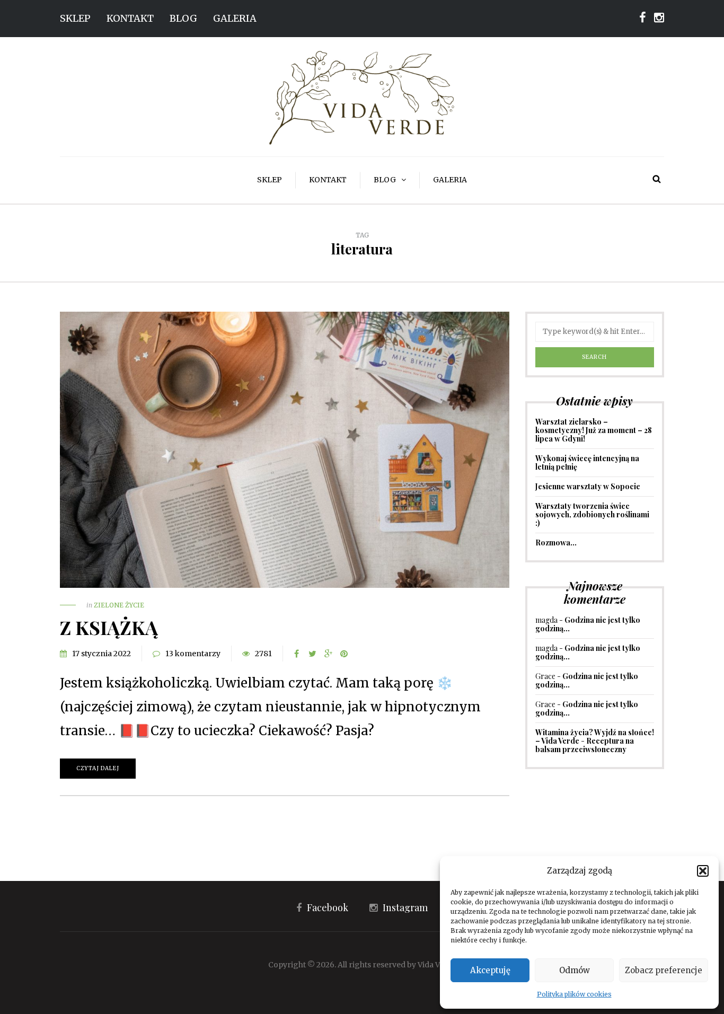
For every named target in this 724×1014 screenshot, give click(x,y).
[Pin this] (344, 654)
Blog (183, 18)
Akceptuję (490, 970)
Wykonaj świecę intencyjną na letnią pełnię (587, 462)
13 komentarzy (192, 653)
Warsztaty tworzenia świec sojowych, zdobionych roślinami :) (592, 514)
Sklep (75, 18)
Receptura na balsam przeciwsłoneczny (584, 745)
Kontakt (130, 18)
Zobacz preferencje (663, 970)
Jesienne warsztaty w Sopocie (587, 486)
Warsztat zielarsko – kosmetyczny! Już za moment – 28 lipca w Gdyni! (593, 430)
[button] (702, 871)
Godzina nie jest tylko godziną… (587, 624)
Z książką (109, 627)
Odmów (574, 970)
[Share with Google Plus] (328, 654)
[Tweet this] (312, 654)
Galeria (235, 18)
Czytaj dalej (97, 768)
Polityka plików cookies (574, 994)
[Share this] (296, 654)
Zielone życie (119, 605)
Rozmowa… (556, 542)
